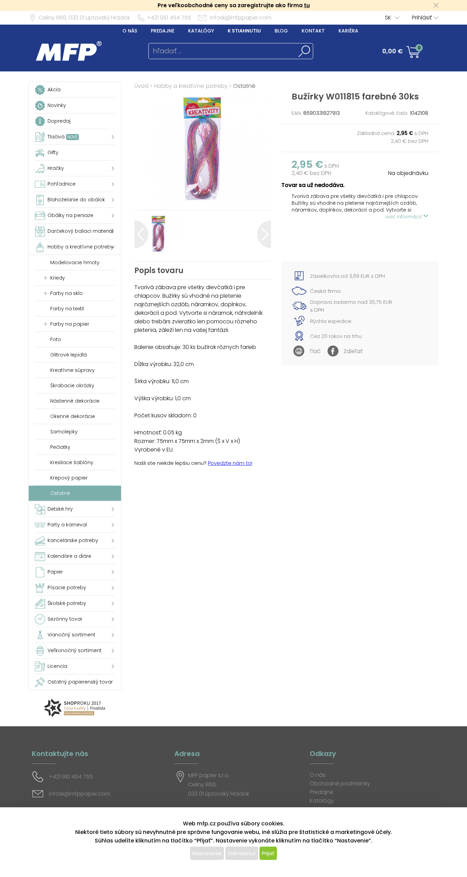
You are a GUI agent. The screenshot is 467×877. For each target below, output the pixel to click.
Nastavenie (207, 853)
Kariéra (348, 30)
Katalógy (201, 30)
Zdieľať (353, 351)
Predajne (162, 30)
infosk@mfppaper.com (240, 18)
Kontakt (313, 30)
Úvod (141, 86)
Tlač (315, 351)
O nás (129, 30)
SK (388, 18)
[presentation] (141, 234)
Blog (281, 30)
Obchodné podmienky (340, 783)
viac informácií (404, 216)
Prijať (268, 853)
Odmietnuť (242, 853)
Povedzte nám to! (230, 463)
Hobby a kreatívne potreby (190, 86)
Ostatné (244, 86)
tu (307, 5)
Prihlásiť (422, 18)
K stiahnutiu (244, 30)
